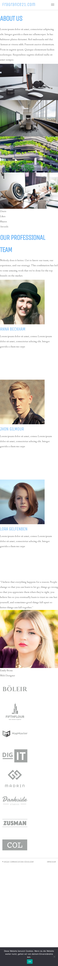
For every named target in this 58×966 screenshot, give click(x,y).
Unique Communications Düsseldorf (19, 862)
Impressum (51, 862)
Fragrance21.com (18, 4)
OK (29, 961)
